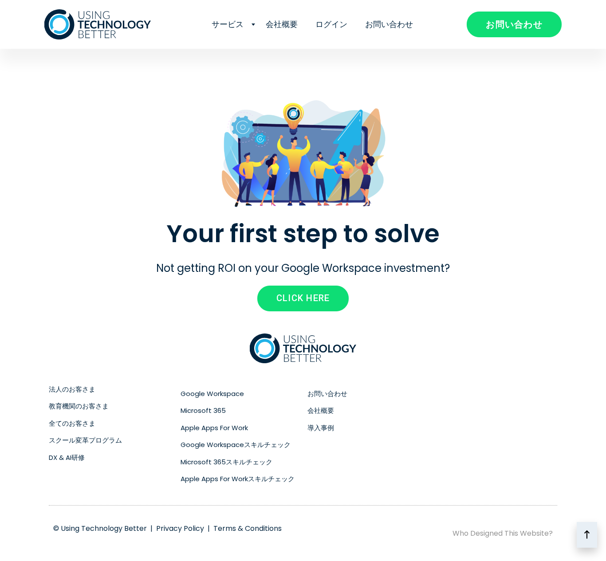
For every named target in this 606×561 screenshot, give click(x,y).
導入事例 (320, 427)
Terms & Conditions (247, 528)
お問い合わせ (389, 24)
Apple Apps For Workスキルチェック (238, 478)
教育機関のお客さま (79, 406)
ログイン (331, 24)
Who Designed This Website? (503, 533)
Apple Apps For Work (214, 427)
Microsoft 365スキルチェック (226, 462)
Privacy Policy (180, 528)
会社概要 (282, 24)
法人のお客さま (72, 389)
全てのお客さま (72, 423)
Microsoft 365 (203, 410)
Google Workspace (212, 393)
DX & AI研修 (67, 457)
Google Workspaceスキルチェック (236, 444)
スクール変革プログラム (85, 440)
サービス (228, 24)
